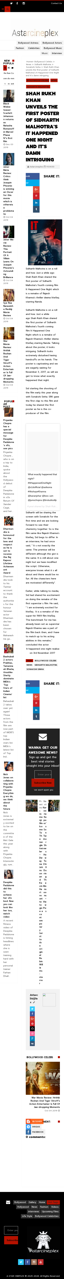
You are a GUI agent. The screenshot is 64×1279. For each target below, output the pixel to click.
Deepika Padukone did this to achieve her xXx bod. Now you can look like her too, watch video (8, 899)
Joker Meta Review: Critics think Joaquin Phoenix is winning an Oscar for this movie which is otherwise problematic (8, 190)
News (28, 64)
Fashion (44, 1206)
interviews (33, 1211)
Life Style (27, 1216)
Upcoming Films (50, 1211)
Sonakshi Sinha (33, 67)
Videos (55, 1206)
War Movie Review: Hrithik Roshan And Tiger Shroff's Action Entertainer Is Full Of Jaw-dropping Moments (44, 1102)
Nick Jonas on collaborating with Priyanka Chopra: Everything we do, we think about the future (8, 791)
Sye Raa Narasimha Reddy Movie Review (8, 309)
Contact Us (56, 3)
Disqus (36, 1126)
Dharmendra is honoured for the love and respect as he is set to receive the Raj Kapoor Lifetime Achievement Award (8, 550)
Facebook (38, 1131)
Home (42, 1202)
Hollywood (23, 1206)
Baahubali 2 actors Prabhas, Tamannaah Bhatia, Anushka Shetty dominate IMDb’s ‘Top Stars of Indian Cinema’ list (8, 677)
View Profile (33, 997)
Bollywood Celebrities (47, 1216)
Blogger (37, 1121)
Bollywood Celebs (37, 80)
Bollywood (20, 1202)
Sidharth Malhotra (42, 64)
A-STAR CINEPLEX (15, 1276)
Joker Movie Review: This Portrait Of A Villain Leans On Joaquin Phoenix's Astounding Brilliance (8, 258)
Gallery (32, 1202)
